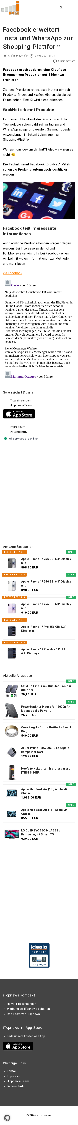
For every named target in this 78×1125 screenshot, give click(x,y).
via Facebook (12, 273)
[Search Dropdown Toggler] (61, 8)
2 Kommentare (66, 61)
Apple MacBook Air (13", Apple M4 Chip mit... (44, 811)
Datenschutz (19, 431)
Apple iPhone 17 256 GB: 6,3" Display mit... (46, 560)
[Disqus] (39, 328)
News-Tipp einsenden (21, 1003)
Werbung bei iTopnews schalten (28, 1008)
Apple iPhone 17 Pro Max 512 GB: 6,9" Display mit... (43, 651)
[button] (7, 1118)
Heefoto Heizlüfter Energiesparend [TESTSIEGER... (46, 770)
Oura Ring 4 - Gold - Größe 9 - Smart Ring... (46, 729)
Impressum (17, 426)
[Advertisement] (39, 493)
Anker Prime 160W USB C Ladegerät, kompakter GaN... (46, 750)
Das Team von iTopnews (23, 1014)
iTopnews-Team (21, 405)
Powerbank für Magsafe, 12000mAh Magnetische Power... (45, 708)
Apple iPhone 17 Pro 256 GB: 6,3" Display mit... (43, 628)
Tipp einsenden (20, 400)
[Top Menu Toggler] (72, 8)
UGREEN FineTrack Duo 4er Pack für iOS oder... (46, 688)
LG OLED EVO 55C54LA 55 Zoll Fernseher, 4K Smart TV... (41, 832)
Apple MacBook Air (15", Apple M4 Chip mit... (44, 791)
